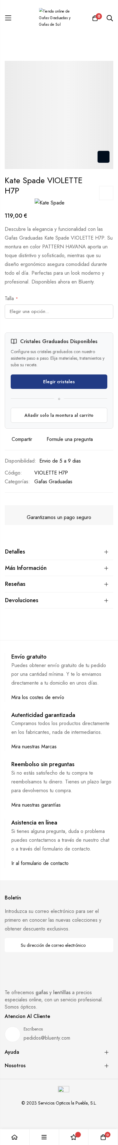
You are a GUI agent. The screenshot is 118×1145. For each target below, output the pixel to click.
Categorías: (17, 481)
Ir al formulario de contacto (40, 863)
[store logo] (59, 18)
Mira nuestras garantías (36, 804)
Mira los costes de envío (37, 697)
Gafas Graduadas (53, 481)
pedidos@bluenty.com (47, 1038)
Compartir (22, 439)
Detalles (15, 552)
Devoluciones (21, 600)
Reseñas (15, 584)
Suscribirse (104, 945)
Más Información (26, 568)
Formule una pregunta (70, 439)
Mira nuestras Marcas (34, 746)
